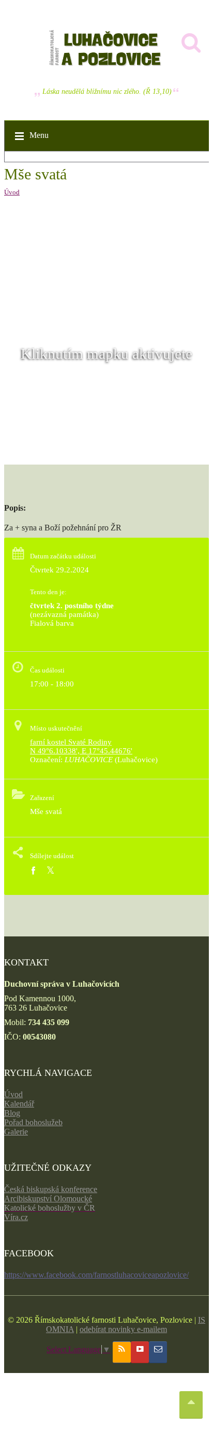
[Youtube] (140, 1352)
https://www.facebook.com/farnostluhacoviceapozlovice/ (96, 1274)
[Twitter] (50, 870)
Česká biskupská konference (50, 1189)
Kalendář (19, 1103)
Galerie (16, 1131)
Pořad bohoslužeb (33, 1122)
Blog (12, 1113)
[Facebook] (33, 870)
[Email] (158, 1352)
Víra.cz (16, 1217)
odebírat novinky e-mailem (123, 1329)
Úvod (12, 192)
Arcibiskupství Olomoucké (48, 1198)
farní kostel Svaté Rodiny (71, 742)
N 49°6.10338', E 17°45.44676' (81, 751)
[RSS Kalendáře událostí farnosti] (122, 1352)
